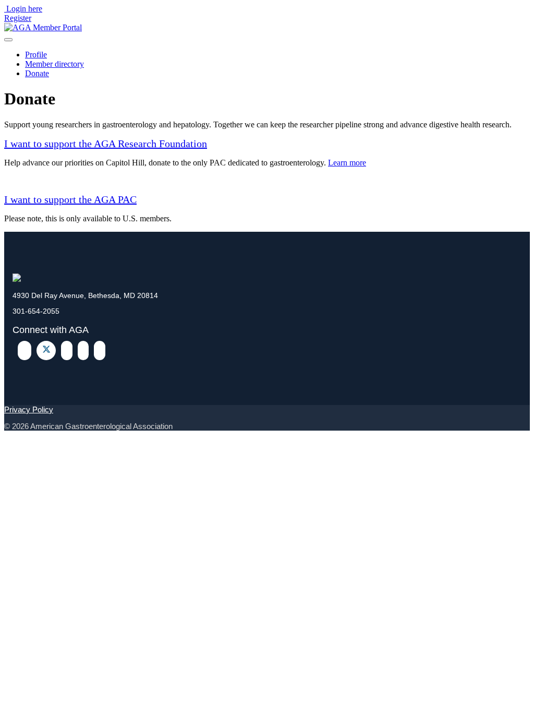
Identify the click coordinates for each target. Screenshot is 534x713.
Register (17, 18)
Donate (37, 73)
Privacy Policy (28, 409)
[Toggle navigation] (8, 39)
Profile (36, 54)
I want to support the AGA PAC (70, 199)
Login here (24, 8)
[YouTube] (83, 350)
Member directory (54, 64)
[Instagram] (99, 350)
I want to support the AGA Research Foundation (105, 143)
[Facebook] (24, 350)
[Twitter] (46, 350)
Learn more (347, 162)
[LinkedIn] (66, 350)
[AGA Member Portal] (43, 27)
